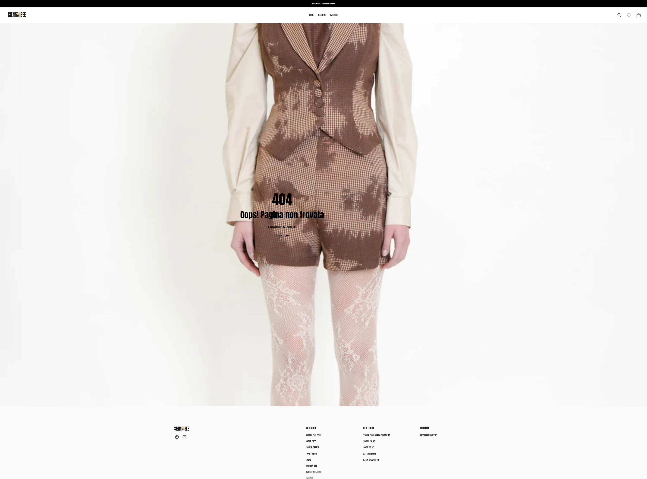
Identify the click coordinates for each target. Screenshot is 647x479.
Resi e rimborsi (369, 453)
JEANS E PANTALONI (313, 472)
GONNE (308, 459)
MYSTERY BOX (311, 466)
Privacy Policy (369, 441)
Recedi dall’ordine (371, 459)
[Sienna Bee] (17, 15)
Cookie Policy (368, 447)
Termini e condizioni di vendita (376, 435)
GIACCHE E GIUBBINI (313, 435)
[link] (629, 15)
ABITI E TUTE (311, 441)
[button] (619, 15)
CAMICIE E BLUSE (312, 447)
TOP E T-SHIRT (311, 453)
